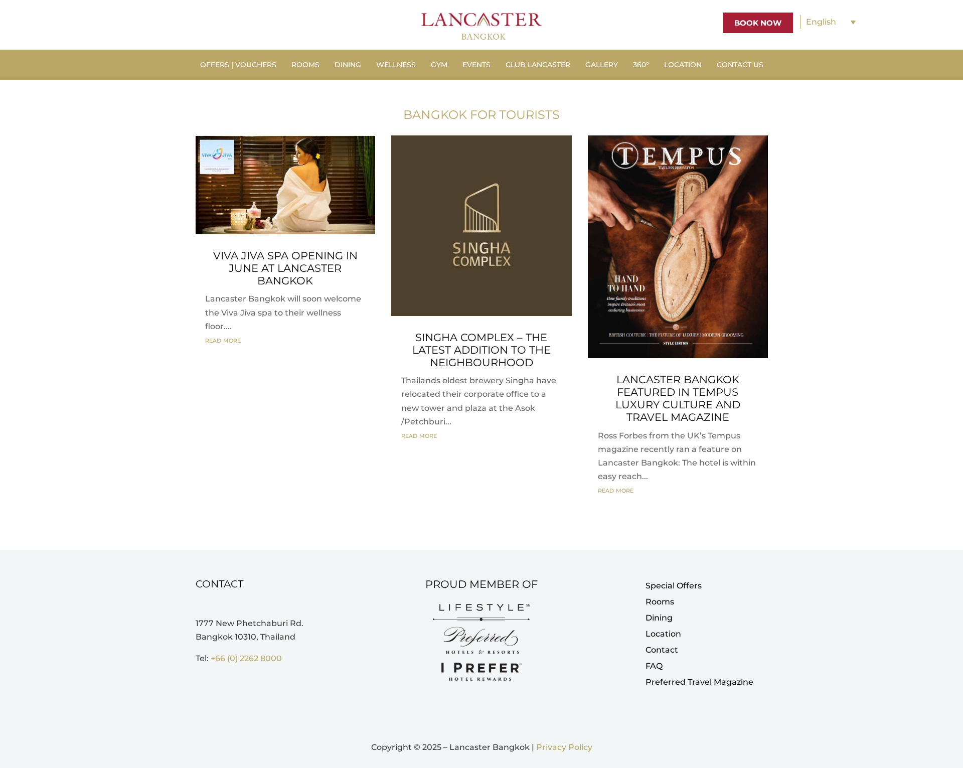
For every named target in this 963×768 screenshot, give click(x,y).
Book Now (757, 23)
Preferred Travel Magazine (699, 682)
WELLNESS (396, 65)
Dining (659, 618)
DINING (348, 65)
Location (663, 634)
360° (641, 65)
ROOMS (305, 65)
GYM (439, 65)
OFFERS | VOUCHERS (238, 65)
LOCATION (683, 65)
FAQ (654, 666)
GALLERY (601, 65)
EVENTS (476, 65)
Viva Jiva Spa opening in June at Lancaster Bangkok (285, 268)
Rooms (660, 601)
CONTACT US (740, 65)
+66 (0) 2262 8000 (246, 658)
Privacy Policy (564, 747)
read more (223, 340)
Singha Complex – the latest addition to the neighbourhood (481, 350)
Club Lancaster (538, 65)
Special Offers (674, 585)
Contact (662, 650)
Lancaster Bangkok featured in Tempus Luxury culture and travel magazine (677, 398)
